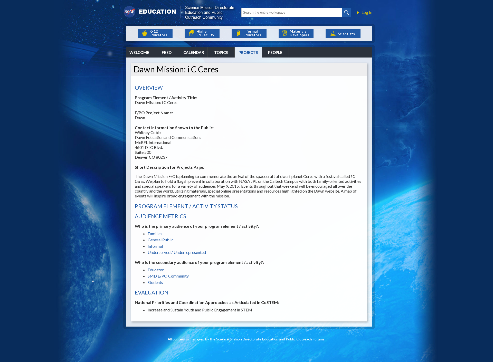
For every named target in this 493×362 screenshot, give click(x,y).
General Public (161, 239)
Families (155, 233)
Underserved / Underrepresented (177, 252)
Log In (367, 12)
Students (155, 282)
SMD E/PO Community (168, 275)
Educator (156, 269)
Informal (155, 246)
